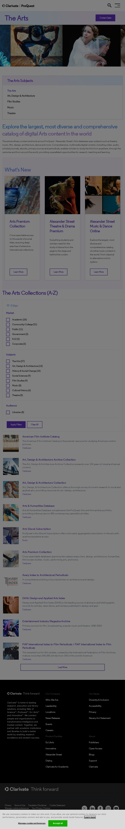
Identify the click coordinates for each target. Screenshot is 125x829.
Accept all (57, 823)
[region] (62, 819)
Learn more (89, 817)
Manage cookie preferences (31, 823)
